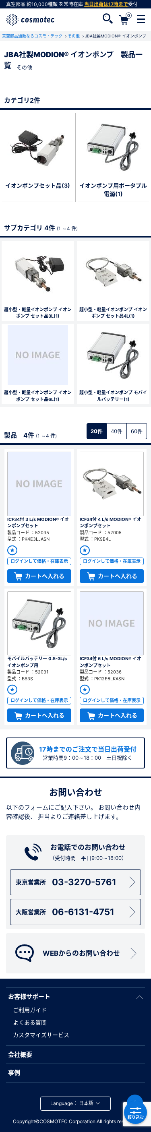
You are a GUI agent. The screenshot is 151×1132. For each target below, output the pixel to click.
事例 (14, 1072)
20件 (97, 431)
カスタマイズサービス (41, 1034)
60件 (137, 431)
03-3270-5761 (66, 882)
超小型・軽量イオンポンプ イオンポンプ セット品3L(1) (38, 313)
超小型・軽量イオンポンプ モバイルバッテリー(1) (113, 396)
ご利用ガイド (30, 1009)
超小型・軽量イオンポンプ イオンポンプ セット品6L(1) (38, 396)
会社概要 (20, 1054)
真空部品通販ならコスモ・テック (33, 35)
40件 (116, 431)
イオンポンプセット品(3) (37, 185)
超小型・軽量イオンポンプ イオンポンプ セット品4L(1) (113, 313)
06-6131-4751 (65, 912)
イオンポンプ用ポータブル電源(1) (113, 189)
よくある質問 (30, 1022)
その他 (74, 35)
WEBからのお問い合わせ (81, 953)
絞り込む (136, 1117)
